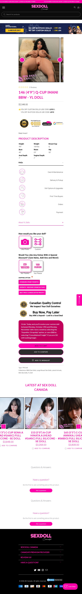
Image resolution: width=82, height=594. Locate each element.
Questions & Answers (41, 467)
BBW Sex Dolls (31, 370)
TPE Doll (25, 368)
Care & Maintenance (55, 172)
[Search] (75, 7)
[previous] (22, 60)
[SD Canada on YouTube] (39, 570)
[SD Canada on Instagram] (42, 570)
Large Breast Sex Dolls (44, 370)
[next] (59, 60)
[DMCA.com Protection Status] (55, 581)
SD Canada (29, 581)
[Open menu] (3, 7)
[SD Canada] (40, 7)
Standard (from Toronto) (29, 282)
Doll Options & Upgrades (54, 188)
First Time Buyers (56, 196)
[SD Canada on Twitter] (35, 570)
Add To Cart (41, 346)
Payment (59, 212)
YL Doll (30, 373)
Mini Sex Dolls (23, 373)
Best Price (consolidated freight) (32, 292)
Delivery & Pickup (56, 180)
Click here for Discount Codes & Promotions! (17, 1)
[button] (41, 360)
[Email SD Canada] (46, 570)
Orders (60, 204)
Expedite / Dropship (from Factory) (32, 287)
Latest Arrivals (56, 370)
